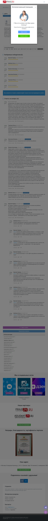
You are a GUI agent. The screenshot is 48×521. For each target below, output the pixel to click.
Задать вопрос (24, 32)
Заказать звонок (24, 36)
